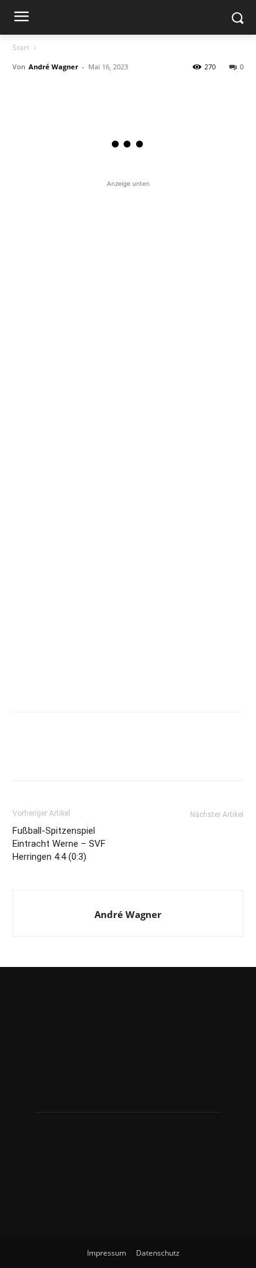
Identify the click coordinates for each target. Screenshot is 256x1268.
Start (20, 47)
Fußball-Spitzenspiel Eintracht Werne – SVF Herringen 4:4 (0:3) (59, 843)
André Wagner (53, 66)
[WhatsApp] (110, 94)
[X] (53, 94)
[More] (140, 94)
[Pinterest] (82, 94)
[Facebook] (24, 94)
